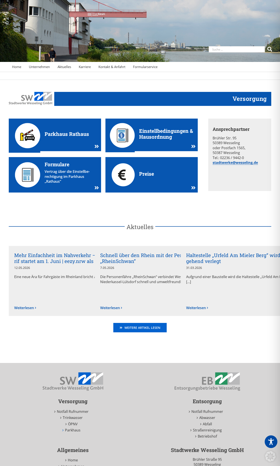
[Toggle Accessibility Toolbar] (271, 441)
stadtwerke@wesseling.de (235, 162)
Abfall (207, 424)
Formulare (57, 164)
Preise (146, 173)
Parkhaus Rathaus (67, 134)
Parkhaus (72, 430)
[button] (270, 456)
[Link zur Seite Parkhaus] (95, 146)
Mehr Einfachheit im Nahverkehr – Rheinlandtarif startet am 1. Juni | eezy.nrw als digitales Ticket (72, 258)
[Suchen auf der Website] (270, 49)
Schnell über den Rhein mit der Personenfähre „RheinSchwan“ (154, 258)
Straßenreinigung (207, 430)
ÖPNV (73, 424)
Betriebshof (207, 436)
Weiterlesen (24, 307)
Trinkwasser (73, 417)
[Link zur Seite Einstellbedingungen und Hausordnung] (192, 146)
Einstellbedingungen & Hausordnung (166, 134)
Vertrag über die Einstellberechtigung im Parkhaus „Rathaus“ (67, 176)
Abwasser (207, 417)
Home (73, 460)
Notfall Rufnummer (73, 411)
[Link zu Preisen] (192, 187)
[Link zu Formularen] (95, 187)
